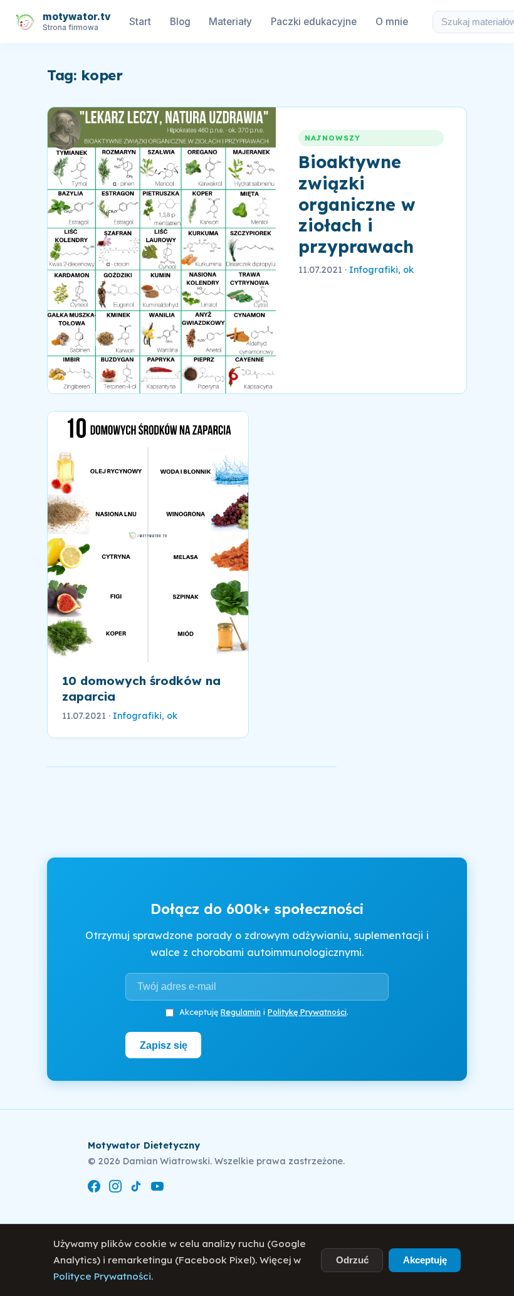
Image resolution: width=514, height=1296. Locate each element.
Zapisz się (163, 1045)
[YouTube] (157, 1188)
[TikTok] (136, 1188)
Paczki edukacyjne (314, 22)
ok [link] (408, 269)
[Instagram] (115, 1188)
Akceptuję (425, 1260)
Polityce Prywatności (102, 1276)
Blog (180, 22)
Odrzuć (352, 1260)
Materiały (230, 22)
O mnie (391, 22)
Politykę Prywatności (307, 1012)
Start (140, 22)
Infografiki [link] (373, 269)
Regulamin (241, 1012)
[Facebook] (94, 1188)
